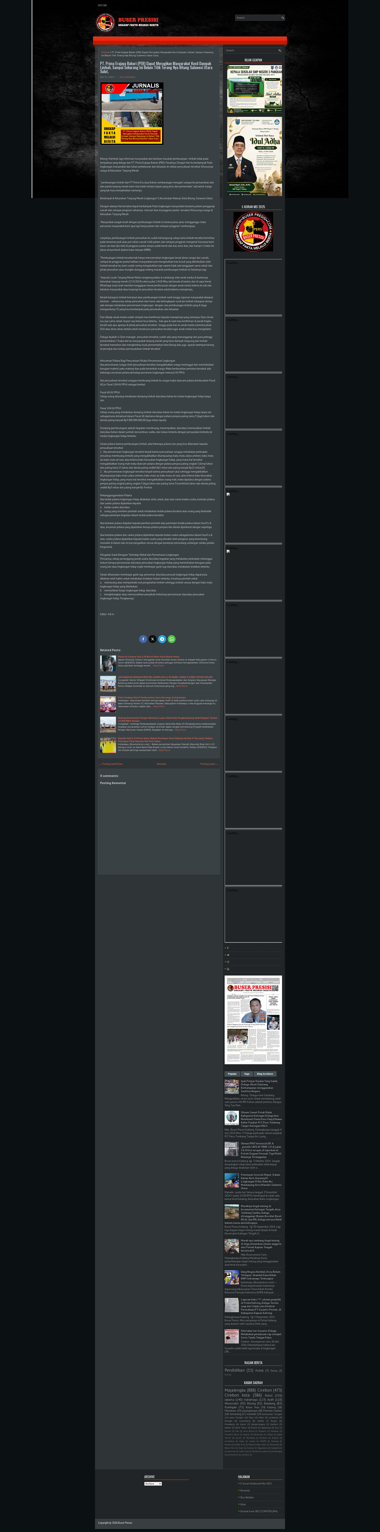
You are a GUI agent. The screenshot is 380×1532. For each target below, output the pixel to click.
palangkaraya (249, 1410)
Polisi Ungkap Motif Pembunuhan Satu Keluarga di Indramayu (152, 697)
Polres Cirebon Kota (257, 1444)
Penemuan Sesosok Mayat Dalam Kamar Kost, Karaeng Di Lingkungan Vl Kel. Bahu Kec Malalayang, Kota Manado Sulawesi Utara (261, 1181)
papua (265, 1451)
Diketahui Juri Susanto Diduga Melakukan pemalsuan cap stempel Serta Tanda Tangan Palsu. (261, 1334)
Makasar (275, 1431)
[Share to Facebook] (143, 639)
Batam (228, 1431)
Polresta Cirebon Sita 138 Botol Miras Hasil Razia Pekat (149, 656)
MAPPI (263, 1441)
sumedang (244, 1420)
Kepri (241, 1441)
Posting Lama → (209, 764)
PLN (226, 1374)
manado (251, 1414)
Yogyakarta (263, 1447)
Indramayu (251, 1399)
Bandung (269, 1403)
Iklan (243, 1504)
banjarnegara (258, 1424)
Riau (251, 1417)
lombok (255, 1451)
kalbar (228, 1427)
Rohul (269, 1395)
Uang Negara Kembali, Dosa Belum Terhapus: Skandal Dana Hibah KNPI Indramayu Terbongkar (260, 1275)
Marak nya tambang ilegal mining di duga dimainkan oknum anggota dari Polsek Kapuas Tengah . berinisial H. (261, 1245)
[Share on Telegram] (162, 639)
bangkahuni (276, 1447)
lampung (266, 1427)
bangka (228, 1420)
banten (274, 1424)
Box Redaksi (247, 1497)
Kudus (252, 1441)
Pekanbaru (230, 1410)
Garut (243, 1424)
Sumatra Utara (232, 1434)
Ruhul (254, 1427)
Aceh (270, 1399)
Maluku (228, 1444)
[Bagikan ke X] (153, 639)
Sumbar (250, 1447)
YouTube (102, 5)
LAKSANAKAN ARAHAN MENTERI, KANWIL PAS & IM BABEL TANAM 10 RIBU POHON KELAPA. (165, 676)
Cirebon (264, 1390)
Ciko (237, 1431)
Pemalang (230, 1424)
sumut (238, 1437)
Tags (247, 1074)
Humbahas (229, 1441)
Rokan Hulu (252, 1407)
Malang (274, 1441)
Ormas (274, 1370)
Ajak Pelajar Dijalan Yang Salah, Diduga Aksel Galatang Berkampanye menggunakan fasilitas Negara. (259, 1086)
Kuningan (231, 1407)
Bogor (274, 1420)
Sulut (240, 1447)
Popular (232, 1074)
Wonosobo (232, 1403)
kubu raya (244, 1451)
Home (104, 52)
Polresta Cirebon (272, 1410)
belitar (260, 1420)
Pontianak (274, 1444)
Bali (277, 1427)
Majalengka (235, 1390)
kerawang (258, 1434)
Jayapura (262, 1431)
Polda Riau (240, 1444)
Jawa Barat (248, 1431)
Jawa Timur (241, 1427)
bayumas (232, 1451)
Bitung (251, 1403)
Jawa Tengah (236, 1417)
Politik (259, 1370)
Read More (158, 665)
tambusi (245, 1454)
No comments (127, 76)
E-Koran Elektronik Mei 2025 (256, 1483)
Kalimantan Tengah (272, 1414)
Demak (275, 1437)
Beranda (161, 764)
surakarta (273, 1417)
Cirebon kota (237, 1395)
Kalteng (271, 1407)
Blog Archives (265, 1074)
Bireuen (263, 1437)
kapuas (246, 1434)
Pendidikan (235, 1370)
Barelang (251, 1437)
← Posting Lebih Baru (111, 764)
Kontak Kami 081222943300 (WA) (259, 1511)
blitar (261, 1417)
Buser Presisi (125, 1522)
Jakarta (229, 1399)
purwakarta (233, 1454)
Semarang (235, 1414)
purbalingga (276, 1451)
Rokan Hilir (230, 1447)
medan (270, 1434)
